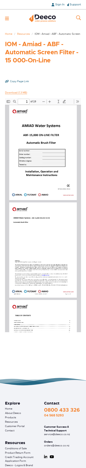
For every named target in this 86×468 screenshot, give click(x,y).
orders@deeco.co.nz (56, 445)
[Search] (78, 18)
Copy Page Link (19, 81)
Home (8, 34)
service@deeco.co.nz (57, 434)
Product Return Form (17, 452)
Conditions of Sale (16, 448)
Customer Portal (15, 426)
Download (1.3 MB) (16, 92)
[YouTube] (52, 457)
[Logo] (42, 18)
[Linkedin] (45, 457)
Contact (9, 430)
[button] (7, 18)
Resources (23, 34)
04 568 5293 (54, 415)
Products (10, 417)
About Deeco (13, 413)
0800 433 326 (62, 410)
